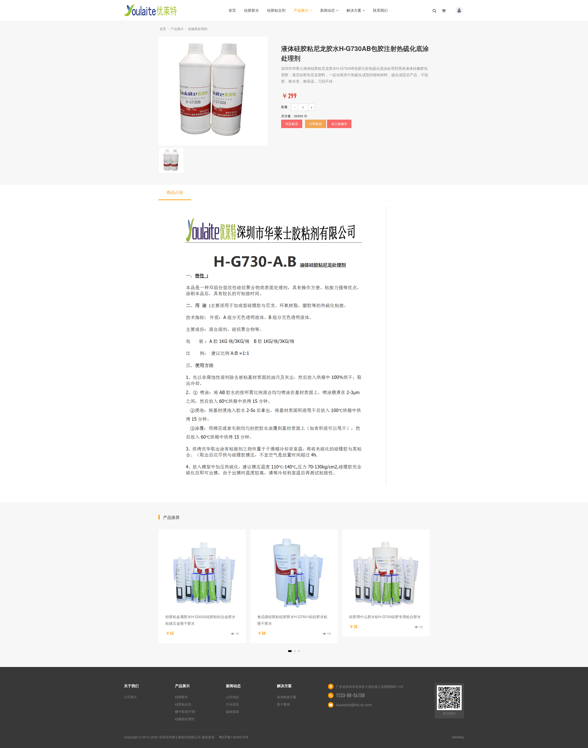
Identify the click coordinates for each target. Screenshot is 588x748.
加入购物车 (339, 123)
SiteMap (458, 737)
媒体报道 (232, 711)
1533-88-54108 (350, 695)
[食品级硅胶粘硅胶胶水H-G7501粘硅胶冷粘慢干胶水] (294, 573)
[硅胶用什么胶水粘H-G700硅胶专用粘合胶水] (386, 573)
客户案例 (283, 704)
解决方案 (354, 10)
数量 (284, 106)
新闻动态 (327, 10)
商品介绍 (175, 192)
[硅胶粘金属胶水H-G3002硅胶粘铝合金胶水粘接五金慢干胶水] (202, 573)
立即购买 (315, 123)
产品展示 (301, 10)
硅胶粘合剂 (276, 10)
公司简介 (130, 697)
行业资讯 (232, 704)
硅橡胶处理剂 (197, 28)
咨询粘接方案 (286, 697)
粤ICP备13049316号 (234, 737)
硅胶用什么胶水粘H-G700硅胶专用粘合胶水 (385, 616)
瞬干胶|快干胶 (185, 711)
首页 (232, 10)
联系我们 (380, 10)
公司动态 (232, 697)
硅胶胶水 (251, 10)
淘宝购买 (291, 123)
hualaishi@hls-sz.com (354, 704)
